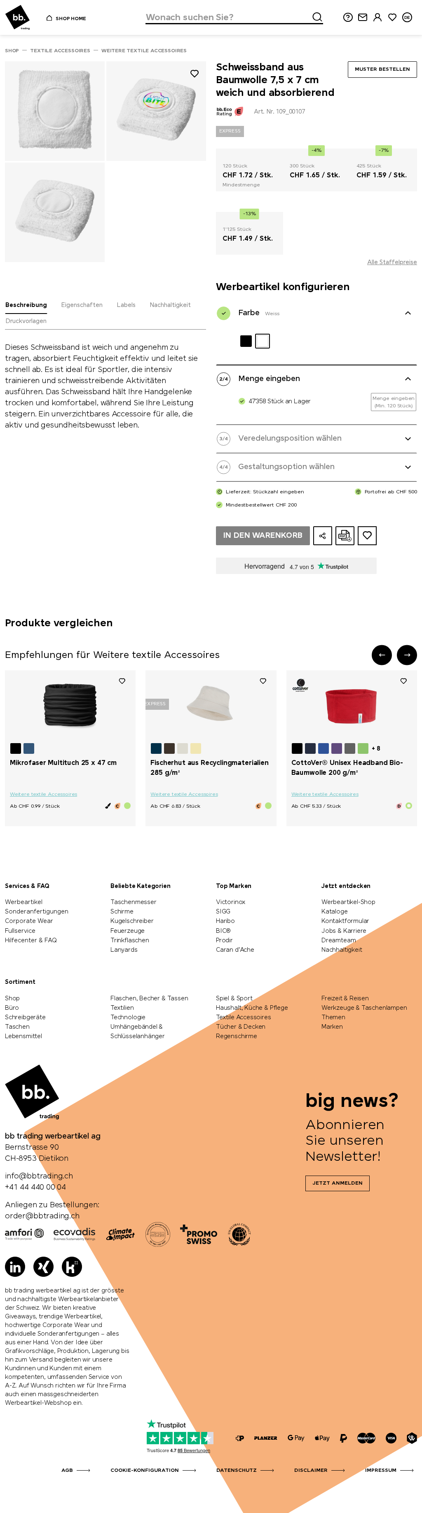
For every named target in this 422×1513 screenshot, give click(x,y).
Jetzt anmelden (337, 1183)
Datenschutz (236, 1470)
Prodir (224, 940)
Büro (12, 1008)
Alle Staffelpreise (392, 262)
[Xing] (43, 1267)
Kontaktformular (345, 921)
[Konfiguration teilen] (322, 535)
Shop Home (71, 18)
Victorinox (231, 902)
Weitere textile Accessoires (43, 794)
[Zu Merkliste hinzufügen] (194, 75)
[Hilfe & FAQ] (348, 17)
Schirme (122, 912)
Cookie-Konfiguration (144, 1470)
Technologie (127, 1017)
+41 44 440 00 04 (35, 1187)
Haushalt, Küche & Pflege (252, 1008)
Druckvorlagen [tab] (26, 321)
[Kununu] (72, 1267)
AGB (67, 1470)
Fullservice (20, 931)
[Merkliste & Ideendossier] (392, 17)
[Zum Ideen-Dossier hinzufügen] (367, 535)
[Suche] (315, 15)
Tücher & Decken (240, 1027)
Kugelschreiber (131, 921)
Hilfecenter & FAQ (31, 940)
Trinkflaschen (129, 940)
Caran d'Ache (235, 950)
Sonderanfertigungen (36, 912)
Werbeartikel (23, 902)
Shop (12, 998)
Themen (333, 1017)
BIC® (223, 931)
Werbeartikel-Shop (348, 902)
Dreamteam (338, 940)
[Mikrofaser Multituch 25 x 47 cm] (70, 705)
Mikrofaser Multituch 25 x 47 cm (63, 763)
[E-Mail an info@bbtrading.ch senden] (363, 17)
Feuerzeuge (127, 931)
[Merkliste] (122, 680)
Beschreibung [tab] (26, 305)
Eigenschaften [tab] (82, 305)
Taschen (17, 1027)
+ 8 (376, 749)
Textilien (122, 1008)
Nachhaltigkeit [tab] (170, 305)
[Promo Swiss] (198, 1234)
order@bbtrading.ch (42, 1216)
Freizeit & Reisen (345, 998)
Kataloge (334, 912)
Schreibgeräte (25, 1017)
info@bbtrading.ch (39, 1176)
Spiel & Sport (234, 998)
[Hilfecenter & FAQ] (240, 1438)
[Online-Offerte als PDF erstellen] (344, 535)
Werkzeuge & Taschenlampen (364, 1008)
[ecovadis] (74, 1234)
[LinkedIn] (15, 1267)
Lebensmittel (23, 1036)
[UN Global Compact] (239, 1234)
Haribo (225, 921)
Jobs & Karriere (343, 931)
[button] (382, 655)
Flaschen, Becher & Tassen (149, 998)
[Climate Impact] (120, 1234)
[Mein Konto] (377, 17)
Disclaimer (311, 1470)
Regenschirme (236, 1036)
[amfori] (24, 1234)
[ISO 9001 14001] (157, 1234)
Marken (332, 1027)
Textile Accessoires (243, 1017)
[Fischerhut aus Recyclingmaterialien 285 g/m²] (210, 705)
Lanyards (124, 950)
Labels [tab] (126, 305)
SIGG (223, 912)
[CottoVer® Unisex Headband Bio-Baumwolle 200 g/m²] (351, 705)
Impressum (380, 1470)
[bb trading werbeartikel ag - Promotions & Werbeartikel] (17, 17)
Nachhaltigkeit (341, 950)
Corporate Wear (29, 921)
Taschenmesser (133, 902)
